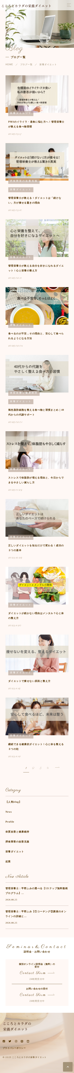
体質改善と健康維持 (17, 831)
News (9, 812)
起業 (8, 861)
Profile (10, 821)
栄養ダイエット (15, 851)
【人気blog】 (14, 802)
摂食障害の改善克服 (17, 841)
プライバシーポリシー (14, 1048)
